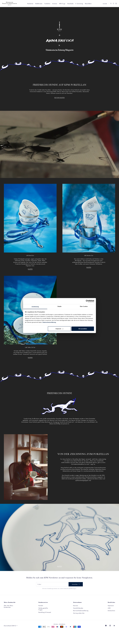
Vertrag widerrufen (78, 613)
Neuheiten (30, 3)
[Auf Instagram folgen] (110, 625)
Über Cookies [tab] (84, 306)
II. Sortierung (79, 3)
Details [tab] (60, 306)
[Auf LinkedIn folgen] (114, 625)
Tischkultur (47, 3)
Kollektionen (38, 3)
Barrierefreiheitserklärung (80, 610)
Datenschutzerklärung (49, 322)
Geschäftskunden (78, 608)
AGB (109, 608)
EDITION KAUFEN (59, 97)
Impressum (111, 605)
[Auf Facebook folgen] (106, 625)
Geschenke (70, 3)
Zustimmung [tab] (35, 306)
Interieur (54, 3)
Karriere (75, 605)
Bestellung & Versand (45, 612)
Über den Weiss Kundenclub (8, 606)
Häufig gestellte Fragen (43, 609)
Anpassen (58, 328)
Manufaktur (88, 3)
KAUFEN (30, 269)
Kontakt (105, 3)
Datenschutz (111, 610)
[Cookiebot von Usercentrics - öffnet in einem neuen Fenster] (87, 301)
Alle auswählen (82, 328)
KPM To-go (62, 3)
